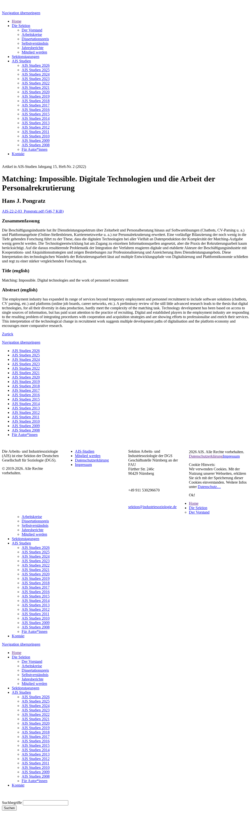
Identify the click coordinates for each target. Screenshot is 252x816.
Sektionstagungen (25, 539)
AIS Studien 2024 (26, 359)
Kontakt (18, 636)
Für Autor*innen (25, 435)
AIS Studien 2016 (26, 395)
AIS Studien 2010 (26, 421)
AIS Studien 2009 (26, 426)
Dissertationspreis (35, 521)
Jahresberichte (32, 530)
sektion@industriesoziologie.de (152, 507)
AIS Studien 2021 (26, 373)
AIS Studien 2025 (26, 355)
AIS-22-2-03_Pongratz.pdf (33, 211)
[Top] (3, 798)
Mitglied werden (87, 456)
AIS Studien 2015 (26, 399)
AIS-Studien (84, 451)
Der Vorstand (199, 512)
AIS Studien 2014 (26, 404)
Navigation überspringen (21, 13)
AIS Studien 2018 (26, 386)
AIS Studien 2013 (26, 408)
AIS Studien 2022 (26, 368)
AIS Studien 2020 (26, 377)
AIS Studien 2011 (26, 417)
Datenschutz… (209, 487)
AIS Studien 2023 (26, 364)
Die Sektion (198, 508)
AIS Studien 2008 (26, 430)
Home (193, 503)
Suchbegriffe (12, 803)
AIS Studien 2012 (26, 412)
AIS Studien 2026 (26, 351)
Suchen (9, 808)
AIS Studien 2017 (26, 390)
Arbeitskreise (32, 517)
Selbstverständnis (35, 525)
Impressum (83, 464)
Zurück (7, 334)
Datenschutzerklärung (92, 460)
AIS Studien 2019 (26, 382)
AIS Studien (21, 543)
